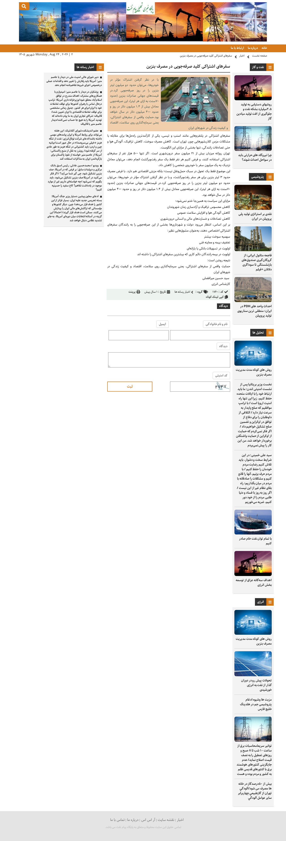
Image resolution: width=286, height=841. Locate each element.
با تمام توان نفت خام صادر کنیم (255, 541)
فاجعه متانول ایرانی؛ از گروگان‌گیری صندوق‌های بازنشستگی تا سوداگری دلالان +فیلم (257, 262)
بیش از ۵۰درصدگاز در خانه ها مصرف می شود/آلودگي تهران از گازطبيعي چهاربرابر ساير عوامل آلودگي (255, 791)
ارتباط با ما (237, 48)
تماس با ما (117, 820)
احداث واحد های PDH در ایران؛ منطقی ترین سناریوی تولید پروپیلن (254, 311)
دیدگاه (223, 346)
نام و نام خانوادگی (216, 324)
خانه (264, 48)
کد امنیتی (221, 375)
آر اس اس (148, 820)
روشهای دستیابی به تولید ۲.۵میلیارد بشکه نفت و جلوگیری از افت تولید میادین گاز (254, 111)
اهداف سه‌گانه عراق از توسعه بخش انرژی (254, 583)
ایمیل (162, 324)
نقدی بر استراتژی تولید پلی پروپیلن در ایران (255, 216)
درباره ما (252, 48)
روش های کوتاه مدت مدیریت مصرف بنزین (254, 372)
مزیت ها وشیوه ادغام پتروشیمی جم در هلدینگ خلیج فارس (256, 704)
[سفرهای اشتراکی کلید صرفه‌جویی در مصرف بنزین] (194, 121)
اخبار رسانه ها (182, 291)
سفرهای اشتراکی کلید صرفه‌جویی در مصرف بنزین (206, 55)
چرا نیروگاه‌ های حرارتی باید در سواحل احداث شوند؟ (255, 157)
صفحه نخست (259, 55)
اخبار (241, 55)
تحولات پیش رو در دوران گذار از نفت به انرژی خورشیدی (256, 685)
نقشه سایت (166, 820)
